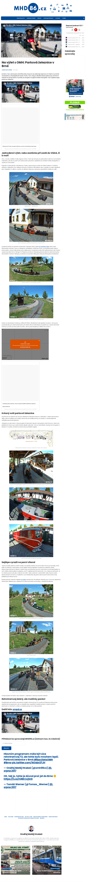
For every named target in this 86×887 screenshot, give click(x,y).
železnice (42, 818)
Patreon (58, 18)
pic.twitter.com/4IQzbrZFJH (28, 762)
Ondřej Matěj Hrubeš (7, 69)
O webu (64, 18)
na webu (23, 579)
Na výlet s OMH (28, 816)
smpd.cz (17, 709)
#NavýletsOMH (43, 759)
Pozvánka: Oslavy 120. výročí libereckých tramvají (11, 871)
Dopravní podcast (48, 18)
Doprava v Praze (31, 18)
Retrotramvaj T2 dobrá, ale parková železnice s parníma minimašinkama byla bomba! (19, 146)
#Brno (7, 762)
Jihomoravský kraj (19, 816)
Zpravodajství (21, 18)
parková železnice (53, 816)
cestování (10, 816)
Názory (39, 18)
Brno (5, 816)
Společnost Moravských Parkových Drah (28, 818)
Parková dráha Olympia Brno (40, 816)
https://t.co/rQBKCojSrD (18, 779)
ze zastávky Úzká (44, 246)
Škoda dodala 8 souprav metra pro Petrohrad (48, 871)
